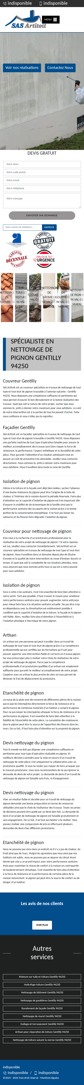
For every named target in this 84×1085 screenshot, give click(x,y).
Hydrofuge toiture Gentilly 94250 (42, 984)
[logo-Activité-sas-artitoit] (25, 19)
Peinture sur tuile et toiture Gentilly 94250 (42, 976)
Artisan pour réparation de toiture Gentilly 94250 (42, 1032)
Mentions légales (49, 1078)
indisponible (19, 3)
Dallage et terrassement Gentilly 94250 (42, 1024)
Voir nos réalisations (21, 68)
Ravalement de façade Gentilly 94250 (42, 1008)
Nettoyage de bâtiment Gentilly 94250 (42, 992)
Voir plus (42, 925)
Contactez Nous (60, 68)
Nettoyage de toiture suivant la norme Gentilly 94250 (42, 1040)
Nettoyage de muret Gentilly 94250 (42, 1016)
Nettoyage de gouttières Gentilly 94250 (42, 1000)
